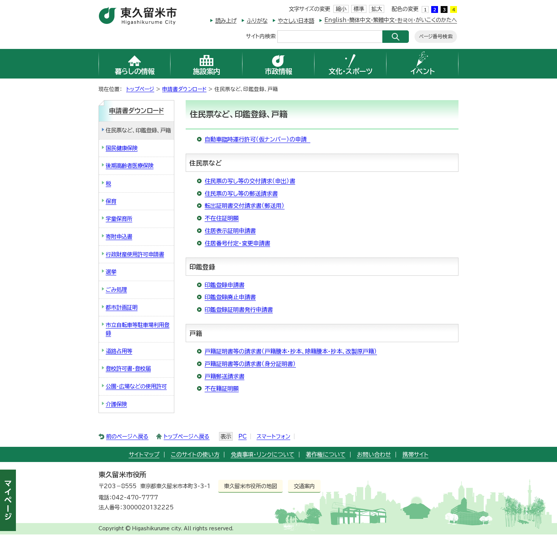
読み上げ (225, 21)
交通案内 (304, 486)
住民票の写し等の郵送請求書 (241, 193)
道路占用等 (119, 351)
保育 (111, 201)
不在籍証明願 (222, 388)
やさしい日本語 (296, 21)
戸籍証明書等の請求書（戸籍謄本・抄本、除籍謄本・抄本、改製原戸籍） (291, 351)
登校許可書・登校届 (128, 368)
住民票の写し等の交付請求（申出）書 (250, 181)
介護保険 (116, 404)
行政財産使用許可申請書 (135, 254)
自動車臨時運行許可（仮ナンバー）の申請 (257, 139)
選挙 (111, 272)
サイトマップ (144, 454)
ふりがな (257, 21)
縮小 (341, 9)
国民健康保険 (122, 148)
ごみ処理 (116, 289)
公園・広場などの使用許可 (136, 386)
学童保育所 (119, 219)
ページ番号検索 (435, 36)
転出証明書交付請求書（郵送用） (245, 206)
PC (242, 436)
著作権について (326, 454)
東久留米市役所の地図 (250, 486)
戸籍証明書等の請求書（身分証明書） (250, 364)
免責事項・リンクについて (262, 454)
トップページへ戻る (187, 436)
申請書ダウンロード (184, 89)
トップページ (140, 89)
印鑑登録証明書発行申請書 (239, 310)
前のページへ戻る (127, 436)
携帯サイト (415, 454)
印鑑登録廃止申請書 (230, 297)
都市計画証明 (122, 307)
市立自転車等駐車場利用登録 (137, 329)
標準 (359, 9)
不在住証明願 (222, 218)
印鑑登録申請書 (224, 285)
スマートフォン (273, 436)
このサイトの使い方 (195, 454)
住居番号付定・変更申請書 (237, 243)
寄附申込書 (119, 236)
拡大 (376, 9)
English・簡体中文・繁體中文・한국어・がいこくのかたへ (390, 20)
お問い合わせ (374, 454)
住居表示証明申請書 (230, 231)
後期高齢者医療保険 (129, 165)
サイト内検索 (260, 36)
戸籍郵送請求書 (224, 376)
